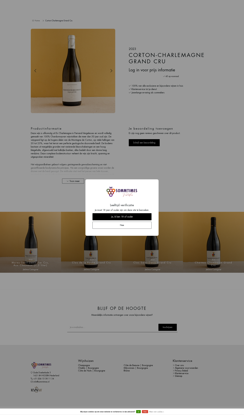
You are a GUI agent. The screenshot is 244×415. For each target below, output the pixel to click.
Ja (138, 412)
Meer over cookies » (156, 412)
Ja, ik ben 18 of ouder (122, 217)
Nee (145, 412)
